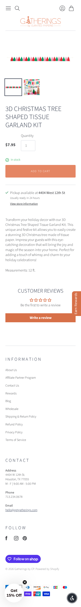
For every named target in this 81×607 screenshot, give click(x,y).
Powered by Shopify (47, 569)
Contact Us (12, 385)
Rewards (11, 393)
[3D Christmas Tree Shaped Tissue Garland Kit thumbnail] (13, 87)
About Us (11, 370)
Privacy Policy (13, 432)
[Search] (17, 8)
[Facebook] (6, 539)
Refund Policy (14, 424)
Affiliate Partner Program (20, 378)
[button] (13, 593)
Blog (8, 401)
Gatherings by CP (24, 569)
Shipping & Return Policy (20, 416)
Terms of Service (15, 440)
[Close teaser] (24, 582)
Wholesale (11, 409)
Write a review (41, 317)
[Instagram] (16, 539)
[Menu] (8, 8)
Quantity (27, 135)
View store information (24, 204)
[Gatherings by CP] (40, 21)
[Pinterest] (24, 539)
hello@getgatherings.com (21, 510)
